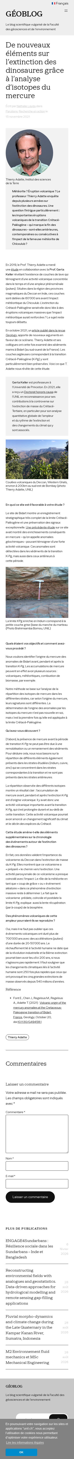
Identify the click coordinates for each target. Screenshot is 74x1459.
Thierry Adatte (17, 1037)
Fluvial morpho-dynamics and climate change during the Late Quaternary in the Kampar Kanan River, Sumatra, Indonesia (30, 1327)
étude (15, 269)
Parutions (12, 111)
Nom (10, 1158)
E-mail (10, 1176)
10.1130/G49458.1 (30, 1022)
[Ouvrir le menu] (66, 10)
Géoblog (24, 14)
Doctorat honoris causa (38, 392)
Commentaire (15, 1112)
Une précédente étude (40, 527)
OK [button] (21, 1452)
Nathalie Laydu (26, 106)
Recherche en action (32, 111)
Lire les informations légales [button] (25, 1442)
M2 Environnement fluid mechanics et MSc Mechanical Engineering (27, 1357)
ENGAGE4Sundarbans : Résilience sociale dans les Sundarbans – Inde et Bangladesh (29, 1249)
